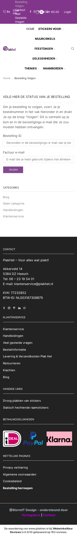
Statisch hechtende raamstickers (26, 407)
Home (30, 28)
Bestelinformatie (14, 349)
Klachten (9, 370)
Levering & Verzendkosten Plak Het (27, 356)
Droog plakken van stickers (22, 400)
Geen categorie (13, 203)
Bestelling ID (12, 136)
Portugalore (31, 515)
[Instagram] (35, 11)
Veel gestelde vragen (20, 17)
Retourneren (12, 363)
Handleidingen (13, 210)
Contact (20, 9)
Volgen (13, 169)
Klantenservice (13, 216)
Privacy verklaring (15, 467)
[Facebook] (30, 11)
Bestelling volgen (21, 4)
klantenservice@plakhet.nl (33, 284)
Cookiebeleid (12, 481)
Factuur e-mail (13, 152)
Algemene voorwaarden (19, 474)
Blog (6, 197)
